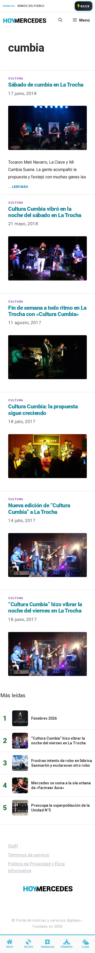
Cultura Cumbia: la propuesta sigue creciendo (43, 409)
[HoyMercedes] (25, 20)
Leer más (20, 187)
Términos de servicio (28, 854)
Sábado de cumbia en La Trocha (45, 85)
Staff (13, 846)
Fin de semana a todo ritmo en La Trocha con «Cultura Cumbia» (47, 311)
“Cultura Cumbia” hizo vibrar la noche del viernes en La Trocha (45, 607)
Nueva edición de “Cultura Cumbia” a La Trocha (39, 508)
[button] (60, 20)
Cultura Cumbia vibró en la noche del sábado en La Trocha (44, 212)
